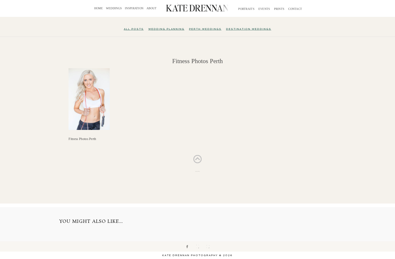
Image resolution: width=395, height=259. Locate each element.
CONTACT (295, 8)
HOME (98, 8)
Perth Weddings (205, 29)
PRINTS (279, 8)
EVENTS (264, 8)
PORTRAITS (246, 8)
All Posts (134, 29)
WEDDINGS (114, 8)
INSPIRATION (134, 8)
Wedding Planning (166, 29)
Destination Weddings (248, 29)
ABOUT (151, 8)
